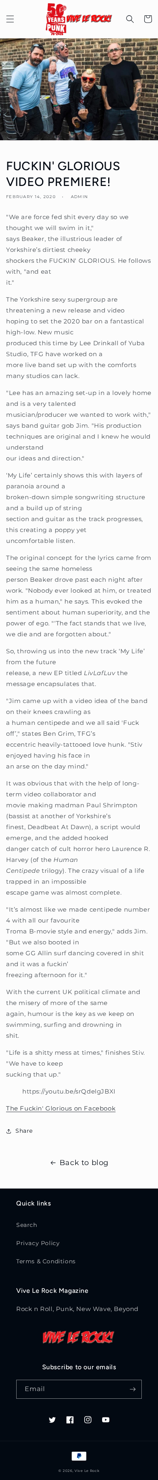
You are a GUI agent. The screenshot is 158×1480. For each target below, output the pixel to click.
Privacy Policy (38, 1243)
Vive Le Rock (87, 1471)
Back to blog (84, 1162)
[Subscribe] (132, 1389)
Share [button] (24, 1130)
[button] (10, 19)
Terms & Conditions (46, 1261)
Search (26, 1225)
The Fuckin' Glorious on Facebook (60, 1108)
